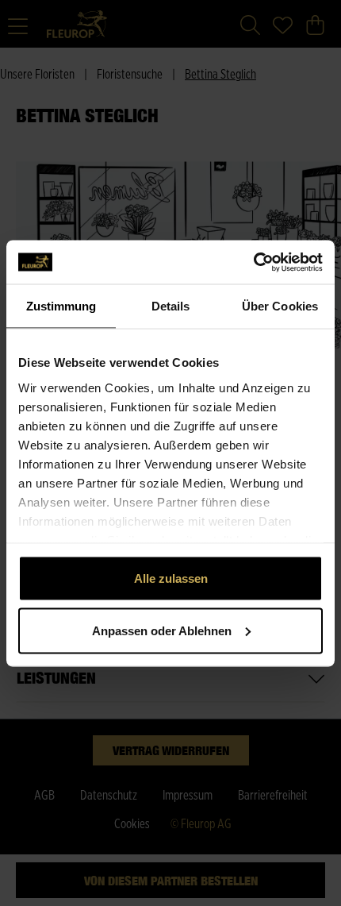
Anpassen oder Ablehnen (162, 630)
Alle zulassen (171, 578)
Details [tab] (170, 306)
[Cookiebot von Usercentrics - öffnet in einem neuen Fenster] (253, 262)
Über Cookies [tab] (280, 306)
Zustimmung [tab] (61, 306)
